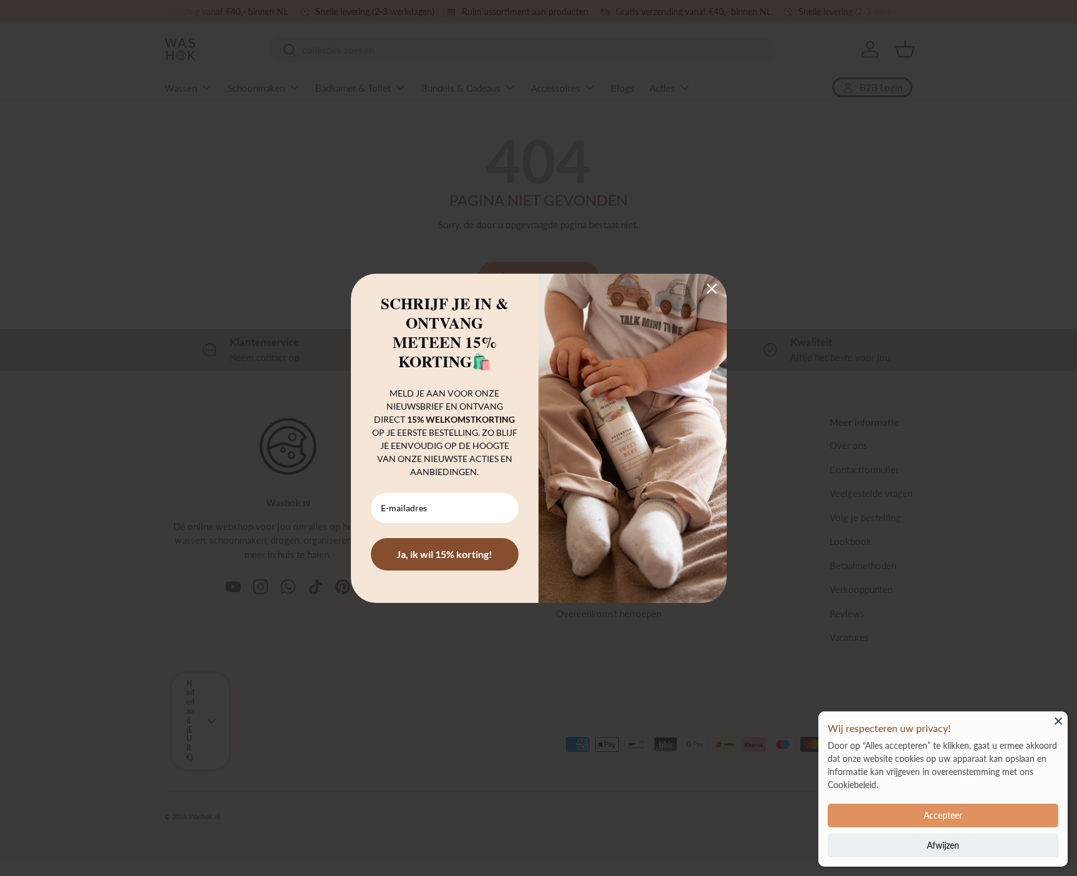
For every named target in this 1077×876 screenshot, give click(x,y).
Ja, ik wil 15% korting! (444, 554)
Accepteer (943, 815)
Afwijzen (943, 845)
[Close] (1058, 720)
